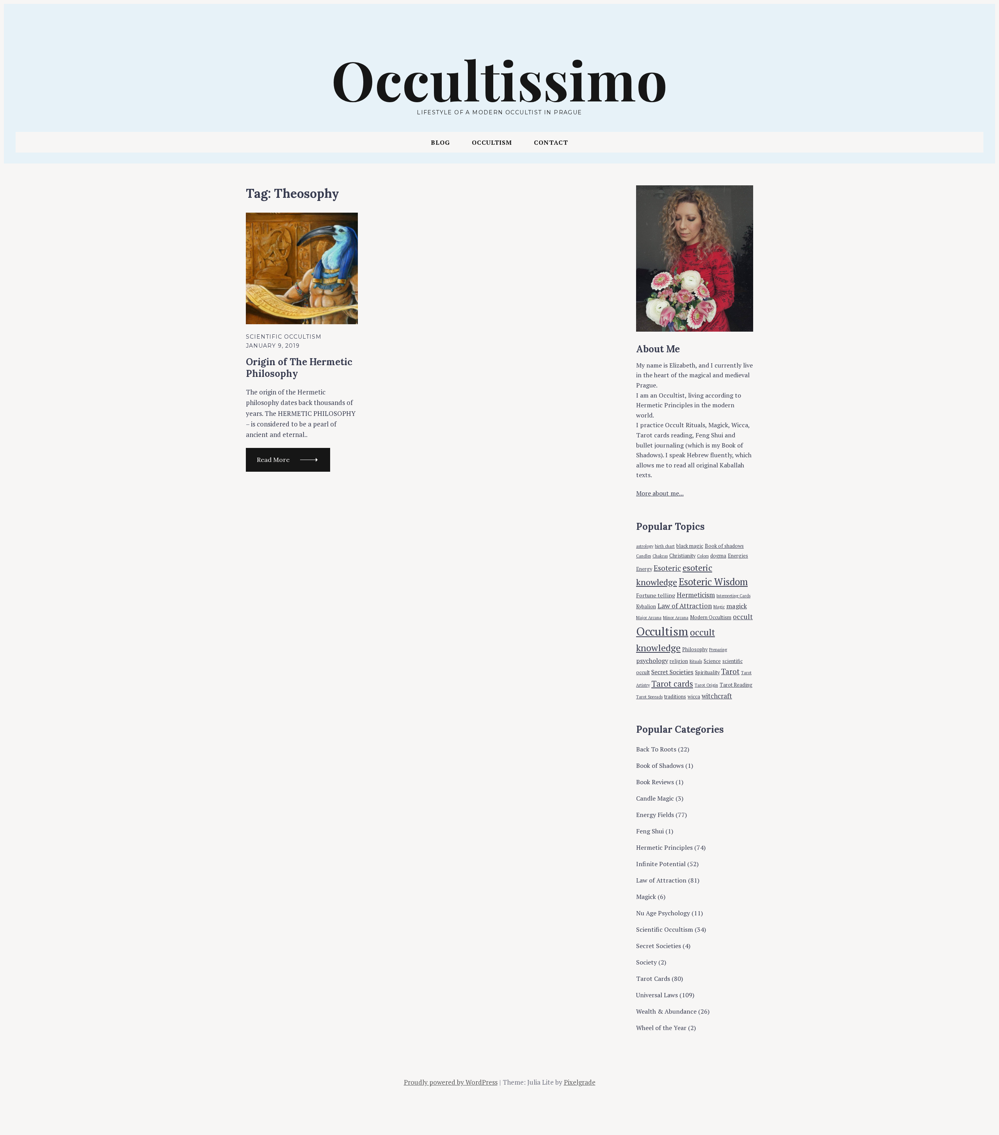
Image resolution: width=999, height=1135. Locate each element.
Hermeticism (696, 594)
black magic (689, 546)
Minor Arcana (675, 617)
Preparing (718, 649)
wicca (694, 696)
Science (712, 661)
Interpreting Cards (733, 596)
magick (736, 606)
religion (679, 661)
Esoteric (667, 568)
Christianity (682, 555)
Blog (440, 142)
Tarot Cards (653, 978)
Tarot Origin (706, 685)
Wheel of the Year (661, 1027)
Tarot (730, 671)
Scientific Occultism (284, 336)
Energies (738, 555)
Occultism (492, 142)
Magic (719, 606)
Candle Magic (655, 798)
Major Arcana (648, 617)
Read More (273, 460)
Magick (646, 896)
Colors (703, 556)
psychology (652, 660)
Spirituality (707, 672)
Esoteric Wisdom (713, 581)
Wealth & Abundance (666, 1011)
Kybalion (646, 606)
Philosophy (694, 649)
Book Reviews (655, 782)
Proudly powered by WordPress (451, 1082)
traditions (675, 696)
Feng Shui (650, 831)
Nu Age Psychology (663, 913)
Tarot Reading (736, 685)
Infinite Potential (661, 864)
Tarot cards (672, 684)
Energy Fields (655, 814)
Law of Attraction (685, 605)
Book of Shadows (660, 765)
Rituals (696, 661)
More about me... (660, 493)
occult (743, 616)
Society (646, 962)
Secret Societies (672, 672)
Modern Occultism (710, 617)
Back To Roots (656, 749)
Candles (643, 556)
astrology (644, 546)
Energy (644, 569)
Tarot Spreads (649, 697)
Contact (551, 142)
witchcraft (717, 695)
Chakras (660, 556)
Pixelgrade (579, 1082)
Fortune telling (655, 595)
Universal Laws (657, 995)
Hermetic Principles (664, 847)
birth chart (665, 546)
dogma (718, 555)
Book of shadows (724, 546)
